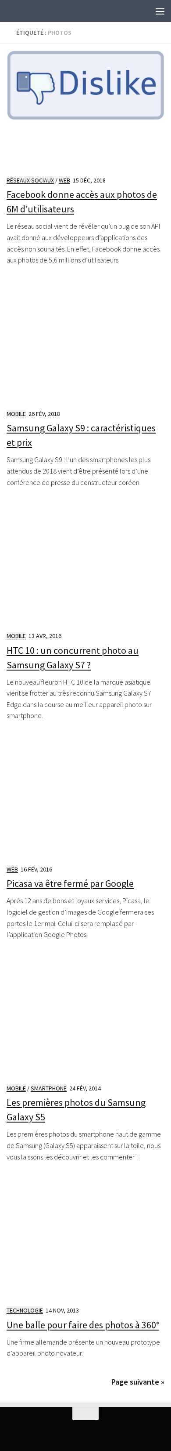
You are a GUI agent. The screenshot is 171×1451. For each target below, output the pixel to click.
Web (64, 180)
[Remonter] (85, 1413)
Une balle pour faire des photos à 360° (83, 1325)
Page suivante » (137, 1382)
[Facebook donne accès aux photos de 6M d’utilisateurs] (85, 109)
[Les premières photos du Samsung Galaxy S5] (85, 1017)
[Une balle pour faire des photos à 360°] (85, 1239)
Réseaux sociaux (30, 180)
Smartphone (49, 1088)
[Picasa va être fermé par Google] (85, 798)
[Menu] (160, 11)
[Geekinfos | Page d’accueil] (24, 11)
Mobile (16, 414)
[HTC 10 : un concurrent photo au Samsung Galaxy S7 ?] (85, 564)
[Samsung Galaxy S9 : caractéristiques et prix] (85, 342)
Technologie (25, 1310)
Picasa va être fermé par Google (70, 883)
